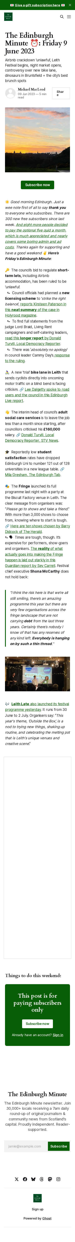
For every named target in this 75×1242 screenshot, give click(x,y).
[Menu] (69, 16)
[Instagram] (58, 1179)
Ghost (46, 1218)
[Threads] (42, 1179)
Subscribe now (37, 185)
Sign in (58, 1035)
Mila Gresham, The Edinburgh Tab (32, 475)
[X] (17, 1179)
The (34, 549)
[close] (70, 5)
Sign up (37, 1209)
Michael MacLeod (31, 89)
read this (12, 338)
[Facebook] (25, 1179)
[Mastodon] (50, 1179)
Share (60, 93)
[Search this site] (62, 16)
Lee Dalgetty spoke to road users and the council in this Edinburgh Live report (37, 395)
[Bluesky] (33, 1179)
